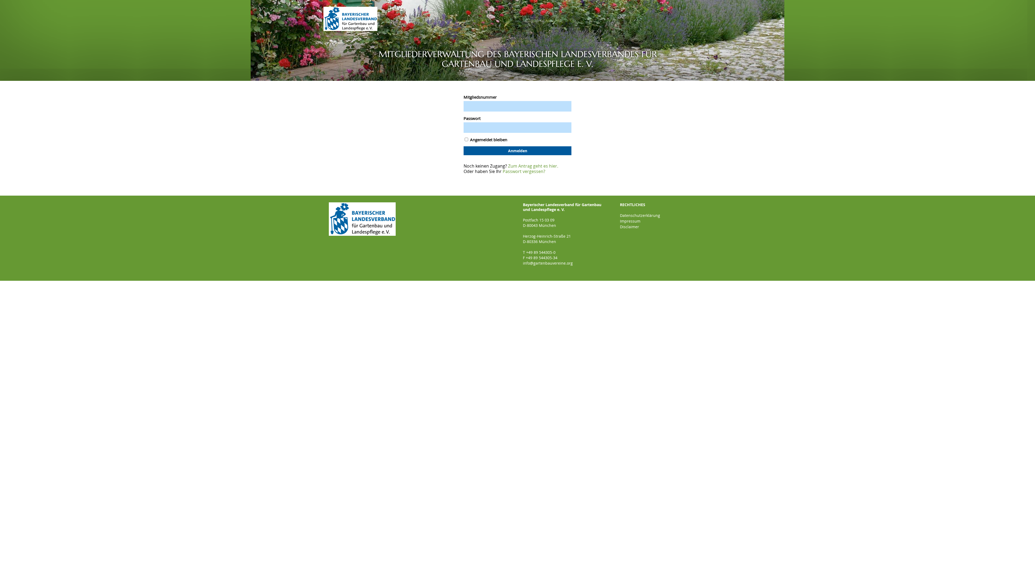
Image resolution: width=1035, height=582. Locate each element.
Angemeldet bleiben (488, 139)
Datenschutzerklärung (640, 215)
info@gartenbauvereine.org (548, 263)
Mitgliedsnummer (480, 97)
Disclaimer (629, 226)
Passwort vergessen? (524, 171)
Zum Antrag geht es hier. (533, 166)
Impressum (630, 221)
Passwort (472, 118)
